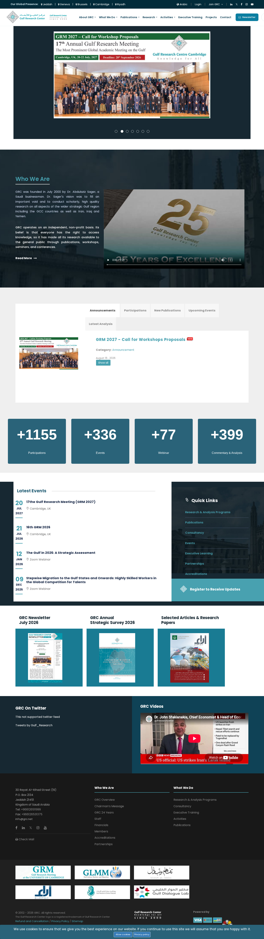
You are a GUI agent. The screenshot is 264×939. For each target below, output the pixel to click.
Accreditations (196, 574)
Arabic (183, 4)
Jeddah (47, 4)
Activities (166, 17)
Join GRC (214, 4)
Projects (211, 17)
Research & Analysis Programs (207, 512)
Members (101, 831)
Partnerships (194, 564)
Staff (97, 819)
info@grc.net (24, 819)
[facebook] (16, 827)
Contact (225, 17)
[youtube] (45, 827)
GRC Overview (104, 800)
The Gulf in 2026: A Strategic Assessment (60, 552)
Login (198, 4)
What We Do (107, 17)
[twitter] (31, 827)
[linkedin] (24, 827)
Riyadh (120, 4)
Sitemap (77, 921)
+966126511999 (31, 809)
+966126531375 (32, 814)
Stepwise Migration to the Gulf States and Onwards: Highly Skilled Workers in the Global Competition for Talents (91, 580)
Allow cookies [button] (123, 934)
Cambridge (101, 4)
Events (190, 543)
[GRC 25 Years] (148, 914)
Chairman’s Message (109, 806)
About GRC (86, 17)
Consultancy (194, 533)
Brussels (82, 4)
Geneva (64, 4)
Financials (101, 825)
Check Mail (26, 839)
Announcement (123, 350)
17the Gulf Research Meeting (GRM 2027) (61, 502)
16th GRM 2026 (38, 527)
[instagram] (38, 827)
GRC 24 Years (104, 812)
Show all (103, 362)
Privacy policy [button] (141, 934)
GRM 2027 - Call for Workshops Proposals (141, 339)
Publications (129, 17)
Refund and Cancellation (32, 921)
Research (149, 17)
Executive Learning (199, 553)
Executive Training (190, 17)
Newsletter (249, 17)
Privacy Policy (60, 921)
